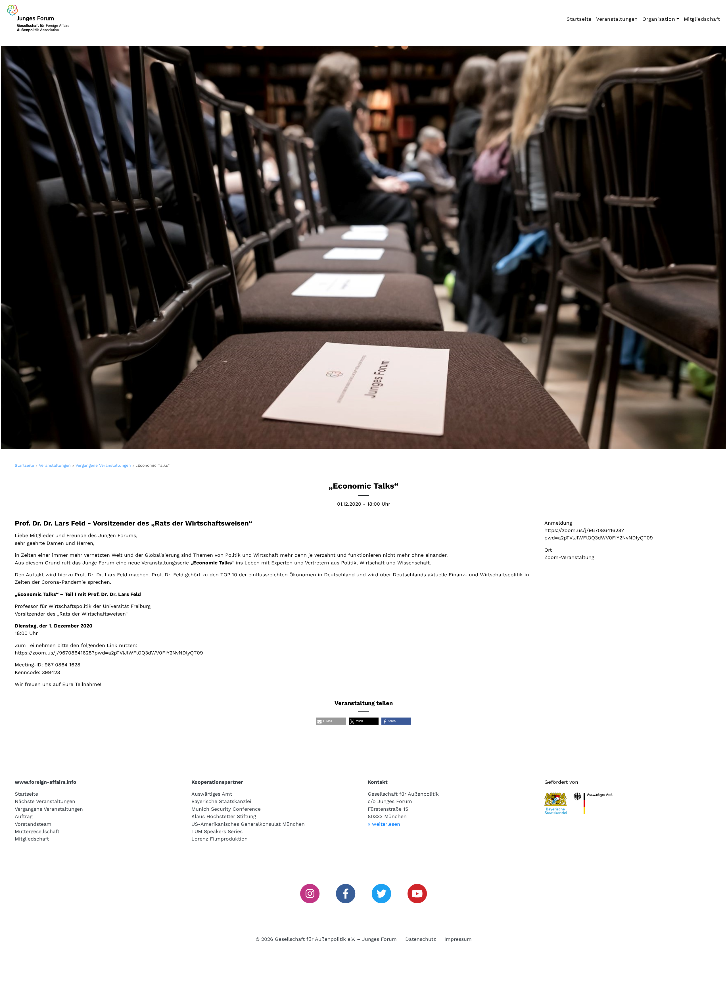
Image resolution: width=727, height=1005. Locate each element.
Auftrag (23, 816)
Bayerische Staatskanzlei (221, 801)
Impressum (458, 939)
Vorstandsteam (33, 824)
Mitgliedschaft (702, 19)
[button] (331, 721)
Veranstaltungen (617, 19)
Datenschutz (420, 939)
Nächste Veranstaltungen (45, 801)
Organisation (658, 19)
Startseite (579, 19)
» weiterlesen (384, 824)
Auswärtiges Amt (211, 794)
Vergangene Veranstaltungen (103, 465)
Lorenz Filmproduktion (219, 839)
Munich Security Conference (226, 809)
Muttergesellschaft (37, 831)
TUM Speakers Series (217, 831)
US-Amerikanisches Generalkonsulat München (248, 824)
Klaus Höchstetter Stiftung (223, 816)
